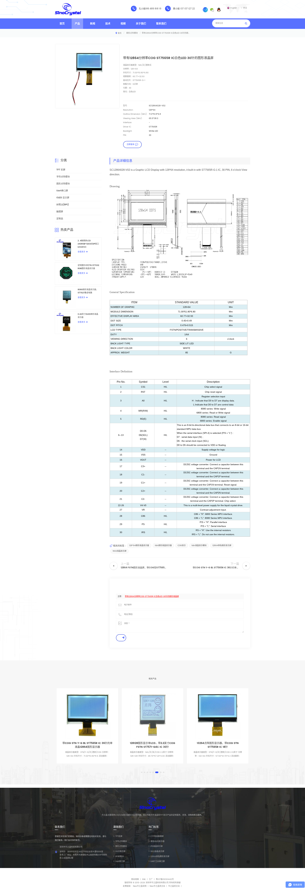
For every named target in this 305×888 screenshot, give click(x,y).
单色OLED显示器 (157, 841)
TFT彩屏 (118, 836)
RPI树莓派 (119, 856)
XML (144, 879)
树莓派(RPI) (62, 204)
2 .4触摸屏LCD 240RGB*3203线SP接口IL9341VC (88, 244)
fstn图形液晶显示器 (163, 545)
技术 (107, 24)
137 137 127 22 (187, 8)
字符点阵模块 (63, 176)
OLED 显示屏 (62, 197)
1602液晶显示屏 (119, 551)
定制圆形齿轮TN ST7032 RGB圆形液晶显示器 (88, 267)
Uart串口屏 (62, 190)
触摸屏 (59, 211)
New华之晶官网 (139, 886)
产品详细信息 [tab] (122, 161)
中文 (245, 8)
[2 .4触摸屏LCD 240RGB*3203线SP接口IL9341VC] (66, 249)
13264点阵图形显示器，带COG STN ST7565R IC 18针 (152, 745)
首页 (62, 24)
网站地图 (135, 879)
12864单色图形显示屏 (221, 545)
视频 (123, 24)
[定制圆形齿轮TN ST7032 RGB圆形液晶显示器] (66, 273)
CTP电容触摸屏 (157, 836)
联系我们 (161, 24)
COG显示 (182, 545)
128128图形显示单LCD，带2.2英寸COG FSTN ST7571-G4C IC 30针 (87, 745)
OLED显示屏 (120, 851)
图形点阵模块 (132, 33)
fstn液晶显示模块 (199, 545)
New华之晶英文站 (157, 886)
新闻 (92, 24)
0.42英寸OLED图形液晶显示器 (88, 316)
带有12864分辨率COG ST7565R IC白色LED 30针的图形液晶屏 (152, 596)
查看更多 (81, 251)
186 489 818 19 (153, 8)
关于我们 (141, 24)
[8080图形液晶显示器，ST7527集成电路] (66, 298)
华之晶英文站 (174, 886)
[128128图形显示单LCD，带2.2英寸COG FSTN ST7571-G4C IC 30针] (87, 715)
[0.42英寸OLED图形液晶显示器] (66, 322)
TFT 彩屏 (60, 170)
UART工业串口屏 (157, 861)
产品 (77, 24)
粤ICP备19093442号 (165, 879)
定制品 (59, 218)
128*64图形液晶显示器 (139, 545)
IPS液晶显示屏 (156, 846)
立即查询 (130, 144)
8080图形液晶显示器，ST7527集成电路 (88, 291)
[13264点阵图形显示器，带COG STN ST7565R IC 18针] (152, 715)
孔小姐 (142, 8)
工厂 (151, 879)
